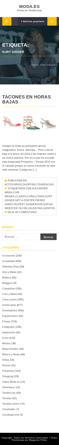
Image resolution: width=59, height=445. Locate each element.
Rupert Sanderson (28, 204)
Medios (6, 343)
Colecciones (9, 299)
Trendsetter (8, 409)
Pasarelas (8, 371)
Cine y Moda (9, 294)
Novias (6, 365)
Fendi (40, 196)
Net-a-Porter (25, 200)
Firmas (6, 321)
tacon (22, 208)
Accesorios (13, 184)
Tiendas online (10, 403)
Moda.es (29, 6)
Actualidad (8, 261)
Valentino (35, 208)
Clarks (20, 196)
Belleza (6, 277)
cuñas (31, 196)
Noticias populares (33, 21)
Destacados (9, 305)
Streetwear (8, 387)
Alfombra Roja (10, 266)
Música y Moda (11, 354)
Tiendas (6, 398)
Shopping (29, 184)
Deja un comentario (22, 212)
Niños (5, 360)
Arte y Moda (9, 272)
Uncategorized (10, 414)
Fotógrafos (8, 327)
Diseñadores (9, 310)
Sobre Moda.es (11, 382)
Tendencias (45, 184)
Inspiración (8, 332)
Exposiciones (10, 316)
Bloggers (7, 283)
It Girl (5, 338)
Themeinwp (18, 440)
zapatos (49, 208)
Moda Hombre (10, 349)
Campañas (8, 288)
